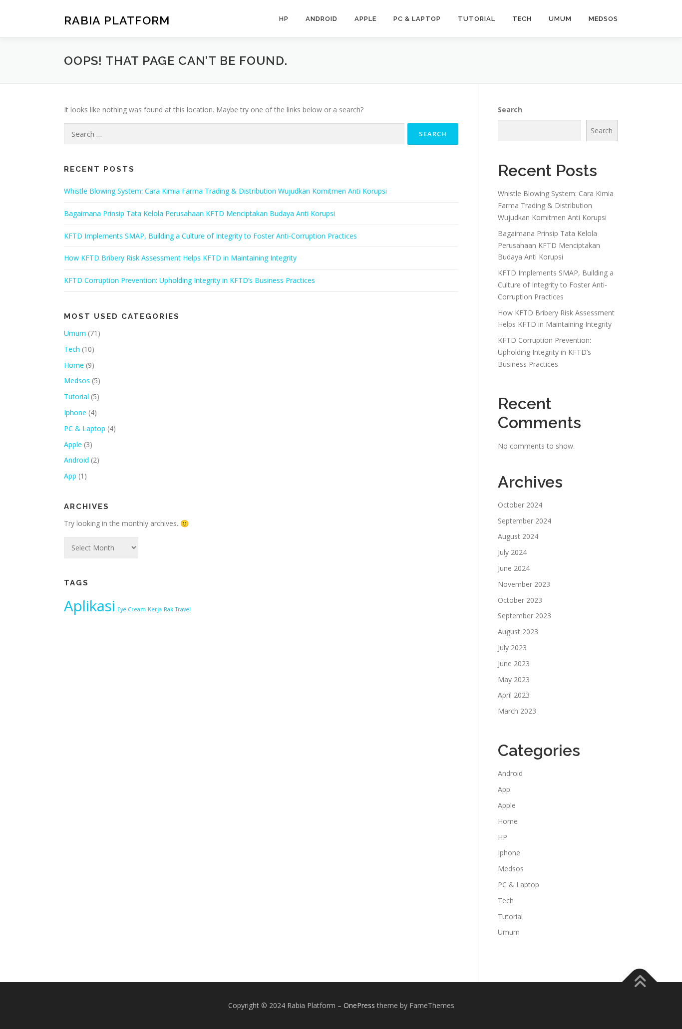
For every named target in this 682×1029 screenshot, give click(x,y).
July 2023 (512, 647)
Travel (183, 609)
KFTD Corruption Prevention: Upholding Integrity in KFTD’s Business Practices (189, 280)
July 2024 (512, 552)
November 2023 (524, 584)
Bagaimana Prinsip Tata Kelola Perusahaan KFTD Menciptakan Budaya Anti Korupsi (199, 213)
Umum (560, 18)
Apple (365, 18)
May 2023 (514, 679)
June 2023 (514, 663)
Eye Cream (131, 609)
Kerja (155, 609)
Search (510, 109)
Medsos (603, 18)
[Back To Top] (640, 982)
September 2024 (524, 520)
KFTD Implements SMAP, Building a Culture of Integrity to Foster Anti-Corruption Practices (210, 236)
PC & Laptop (417, 18)
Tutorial (476, 18)
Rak (168, 609)
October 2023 (520, 600)
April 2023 (514, 695)
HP (284, 18)
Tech (522, 18)
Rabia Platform (117, 20)
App (70, 476)
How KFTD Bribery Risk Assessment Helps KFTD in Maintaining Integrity (180, 257)
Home (74, 365)
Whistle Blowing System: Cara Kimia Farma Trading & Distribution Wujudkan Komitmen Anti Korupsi (225, 191)
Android (322, 18)
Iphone (75, 412)
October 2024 (520, 505)
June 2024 (514, 568)
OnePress (359, 1005)
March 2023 (517, 711)
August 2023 (518, 631)
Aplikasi (89, 606)
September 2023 (524, 615)
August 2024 (518, 536)
